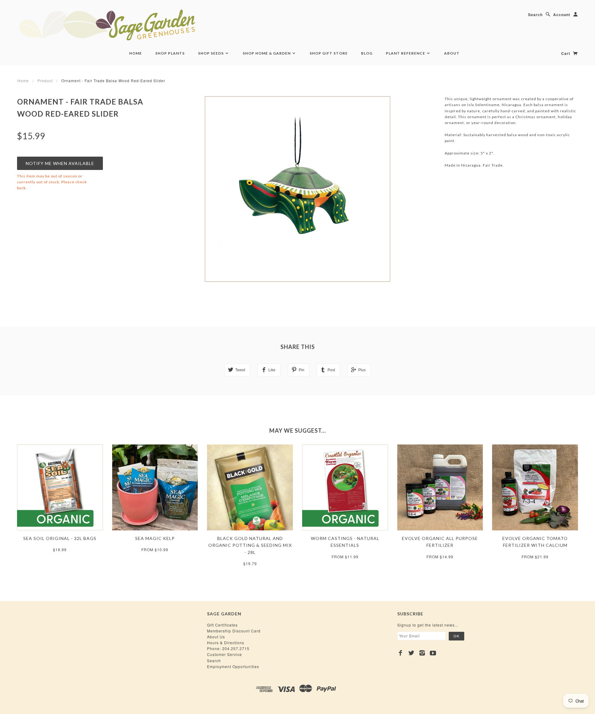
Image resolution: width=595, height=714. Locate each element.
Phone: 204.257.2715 (228, 648)
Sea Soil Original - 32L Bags (59, 538)
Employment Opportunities (233, 666)
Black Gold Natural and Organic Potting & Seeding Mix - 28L (250, 545)
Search (535, 14)
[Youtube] (433, 653)
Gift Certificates (222, 624)
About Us (216, 636)
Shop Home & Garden (267, 53)
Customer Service (224, 654)
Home (135, 53)
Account (561, 14)
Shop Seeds (211, 53)
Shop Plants (170, 53)
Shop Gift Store (329, 53)
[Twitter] (411, 653)
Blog (366, 53)
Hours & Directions (225, 642)
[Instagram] (422, 653)
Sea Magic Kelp (155, 538)
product (45, 80)
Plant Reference (406, 53)
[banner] (141, 24)
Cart (566, 53)
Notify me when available (60, 163)
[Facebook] (400, 653)
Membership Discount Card (234, 630)
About (452, 53)
